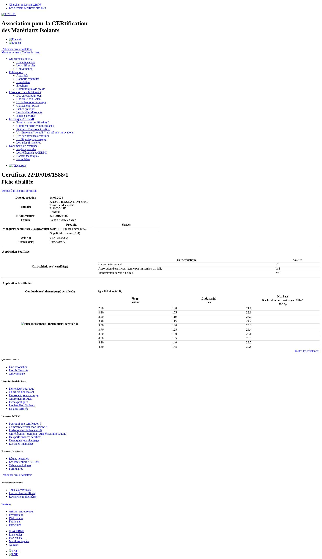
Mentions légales (19, 541)
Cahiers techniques (27, 155)
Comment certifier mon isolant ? (35, 125)
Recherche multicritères (23, 496)
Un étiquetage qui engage (31, 139)
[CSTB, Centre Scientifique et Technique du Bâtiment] (14, 550)
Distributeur (16, 518)
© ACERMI (16, 531)
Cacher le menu (31, 52)
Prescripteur (16, 514)
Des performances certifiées (32, 135)
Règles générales (26, 149)
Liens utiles (15, 534)
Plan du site (16, 537)
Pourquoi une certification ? (32, 122)
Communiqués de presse (30, 88)
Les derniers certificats (22, 493)
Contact (13, 544)
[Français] (15, 39)
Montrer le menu (11, 52)
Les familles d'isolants (29, 112)
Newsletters (23, 82)
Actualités (22, 75)
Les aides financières (28, 142)
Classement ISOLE (27, 105)
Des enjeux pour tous (28, 95)
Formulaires (23, 159)
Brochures (22, 85)
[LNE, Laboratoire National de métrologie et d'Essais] (13, 554)
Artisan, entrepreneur (21, 511)
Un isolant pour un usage (31, 102)
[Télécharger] (17, 165)
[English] (15, 42)
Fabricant (14, 521)
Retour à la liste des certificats (19, 190)
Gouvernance (24, 68)
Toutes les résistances (306, 351)
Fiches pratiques (25, 109)
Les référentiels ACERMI (31, 152)
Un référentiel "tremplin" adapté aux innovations (44, 132)
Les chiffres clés (25, 65)
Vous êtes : (6, 504)
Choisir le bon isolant (28, 99)
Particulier (15, 524)
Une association (25, 62)
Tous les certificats (20, 489)
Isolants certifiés (25, 115)
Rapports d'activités (27, 78)
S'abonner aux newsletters (16, 475)
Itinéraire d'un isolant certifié (33, 129)
